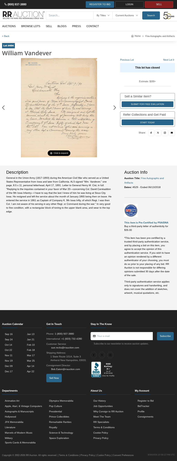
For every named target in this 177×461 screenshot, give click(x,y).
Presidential (55, 411)
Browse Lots (30, 26)
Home (138, 36)
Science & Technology (61, 432)
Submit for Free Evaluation (147, 104)
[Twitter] (158, 133)
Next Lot (167, 59)
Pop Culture (55, 406)
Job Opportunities (103, 406)
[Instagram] (165, 133)
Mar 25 (31, 360)
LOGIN (129, 4)
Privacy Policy (100, 438)
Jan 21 (30, 339)
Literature (10, 427)
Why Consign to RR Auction (108, 411)
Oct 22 (8, 350)
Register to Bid (146, 400)
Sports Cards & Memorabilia (20, 442)
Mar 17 (31, 355)
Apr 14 (30, 366)
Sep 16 (9, 334)
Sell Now (54, 378)
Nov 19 (9, 360)
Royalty (53, 427)
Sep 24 (9, 339)
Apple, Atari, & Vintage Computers (23, 406)
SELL (159, 4)
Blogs (62, 26)
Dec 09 (9, 366)
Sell (49, 26)
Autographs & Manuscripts (19, 411)
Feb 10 (31, 344)
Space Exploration (59, 438)
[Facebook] (151, 133)
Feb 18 (31, 350)
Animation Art (12, 400)
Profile (141, 411)
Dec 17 (9, 371)
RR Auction (31, 455)
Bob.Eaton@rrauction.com (65, 369)
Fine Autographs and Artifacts (160, 36)
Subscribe (165, 336)
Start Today (147, 122)
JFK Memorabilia (14, 422)
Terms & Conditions (104, 427)
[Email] (172, 133)
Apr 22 (30, 371)
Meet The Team (102, 416)
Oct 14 (8, 344)
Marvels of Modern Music (18, 432)
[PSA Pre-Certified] (131, 210)
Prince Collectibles (59, 416)
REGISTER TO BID (99, 4)
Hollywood (10, 416)
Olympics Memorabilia (61, 400)
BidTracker (143, 406)
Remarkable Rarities (60, 422)
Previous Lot (127, 59)
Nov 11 (8, 355)
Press (76, 26)
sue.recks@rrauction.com (65, 347)
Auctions (9, 26)
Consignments (145, 416)
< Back (5, 36)
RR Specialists (101, 422)
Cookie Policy (100, 432)
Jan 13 (30, 334)
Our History (99, 400)
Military (9, 438)
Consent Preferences (123, 455)
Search (151, 15)
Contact (92, 26)
